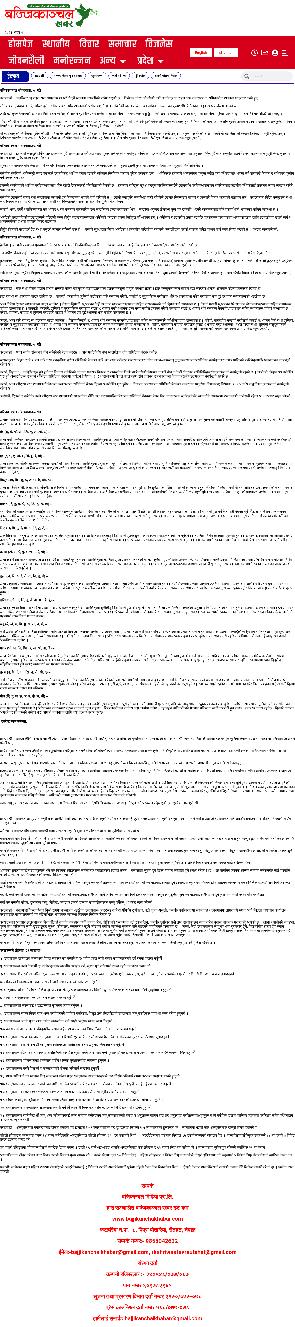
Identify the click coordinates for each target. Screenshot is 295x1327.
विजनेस (159, 44)
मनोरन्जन (72, 61)
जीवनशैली (26, 61)
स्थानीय (56, 44)
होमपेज (20, 44)
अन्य (107, 61)
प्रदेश (145, 61)
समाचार (122, 44)
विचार (89, 44)
